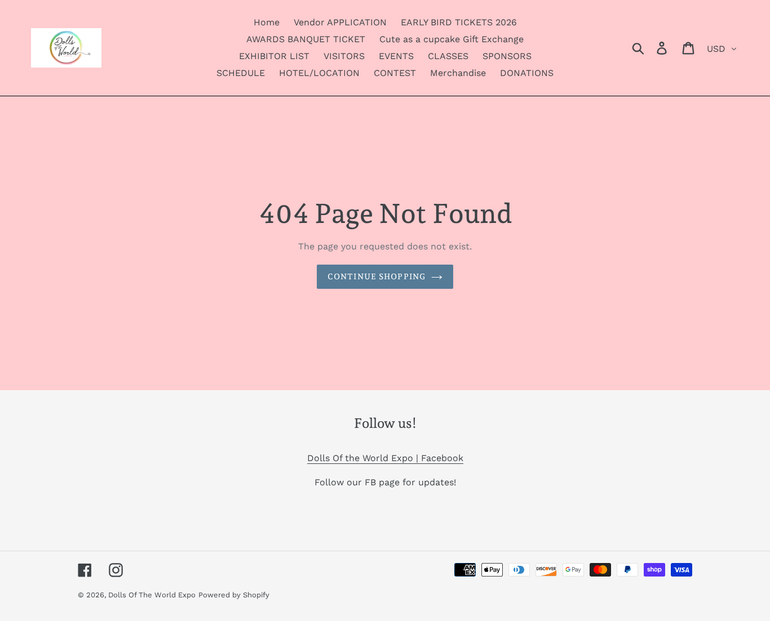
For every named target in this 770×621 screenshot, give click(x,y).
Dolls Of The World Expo (152, 595)
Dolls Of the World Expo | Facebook (385, 458)
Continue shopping (377, 276)
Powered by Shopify (233, 595)
